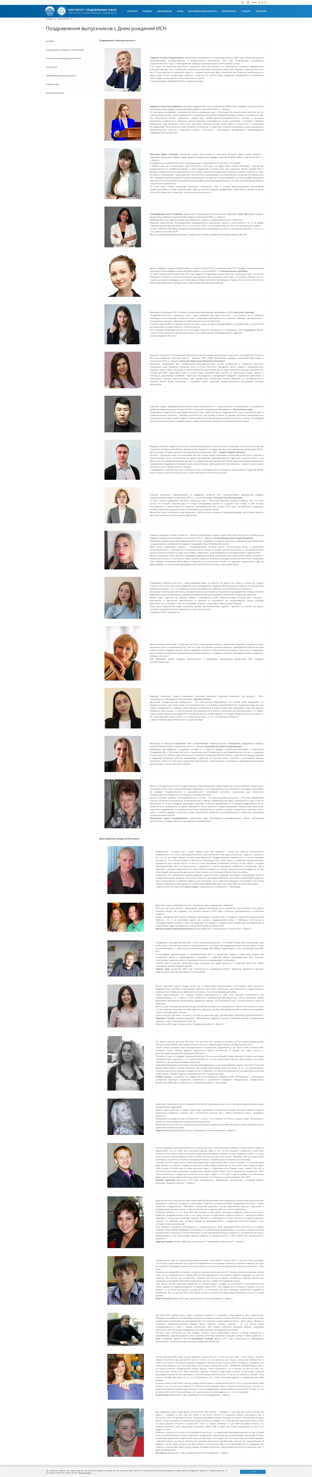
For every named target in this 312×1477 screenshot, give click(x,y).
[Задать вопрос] (247, 2)
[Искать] (242, 2)
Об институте (63, 19)
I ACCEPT (253, 1472)
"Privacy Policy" (85, 1473)
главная (49, 19)
